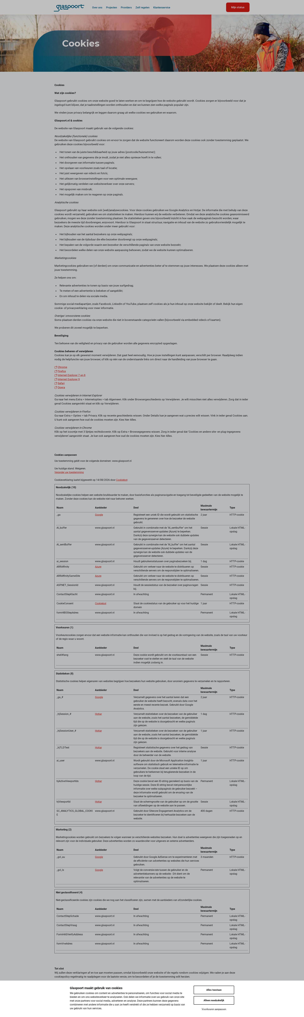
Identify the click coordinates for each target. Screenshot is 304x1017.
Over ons (97, 7)
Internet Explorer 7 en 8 (72, 375)
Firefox (62, 371)
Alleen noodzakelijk (214, 1000)
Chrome (62, 367)
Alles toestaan (214, 989)
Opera (61, 387)
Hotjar (98, 713)
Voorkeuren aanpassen (214, 1009)
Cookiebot (121, 479)
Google (99, 514)
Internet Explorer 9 (69, 379)
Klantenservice (161, 7)
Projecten (111, 7)
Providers (126, 7)
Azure (98, 566)
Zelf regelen (142, 7)
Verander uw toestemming (69, 472)
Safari (61, 383)
